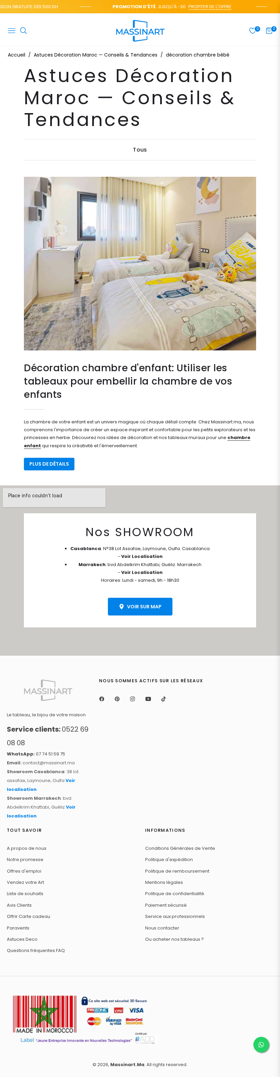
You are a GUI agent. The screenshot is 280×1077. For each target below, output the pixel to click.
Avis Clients (19, 905)
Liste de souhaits (25, 893)
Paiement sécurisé (166, 905)
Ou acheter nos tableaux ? (174, 939)
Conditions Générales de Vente (180, 848)
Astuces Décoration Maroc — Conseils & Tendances (95, 54)
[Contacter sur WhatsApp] (261, 1044)
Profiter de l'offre (203, 6)
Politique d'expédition (169, 859)
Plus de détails (49, 464)
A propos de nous (26, 848)
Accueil (16, 54)
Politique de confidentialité (174, 893)
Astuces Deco (22, 939)
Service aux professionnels (175, 916)
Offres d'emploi (24, 871)
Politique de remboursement (177, 871)
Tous (140, 150)
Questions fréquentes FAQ (36, 950)
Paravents (18, 928)
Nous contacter (162, 928)
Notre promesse (25, 859)
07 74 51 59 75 (36, 754)
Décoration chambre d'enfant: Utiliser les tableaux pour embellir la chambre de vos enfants (128, 381)
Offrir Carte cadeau (28, 916)
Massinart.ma (127, 1064)
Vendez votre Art (25, 882)
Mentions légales (164, 882)
